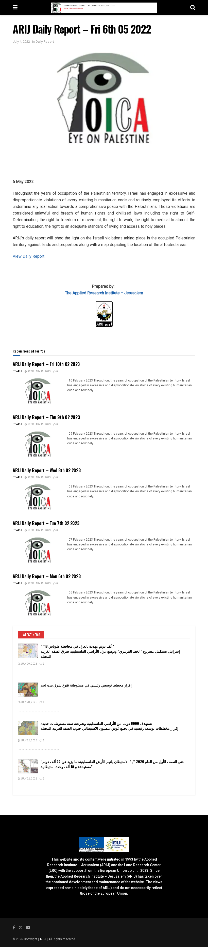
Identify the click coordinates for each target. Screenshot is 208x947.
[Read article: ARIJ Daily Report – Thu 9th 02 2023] (38, 444)
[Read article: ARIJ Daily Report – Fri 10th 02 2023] (38, 391)
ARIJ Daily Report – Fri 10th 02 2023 (46, 364)
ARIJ (43, 939)
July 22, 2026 (28, 740)
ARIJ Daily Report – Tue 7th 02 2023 (46, 523)
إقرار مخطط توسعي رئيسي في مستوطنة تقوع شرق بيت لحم (86, 685)
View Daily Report (28, 256)
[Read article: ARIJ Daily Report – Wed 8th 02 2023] (38, 497)
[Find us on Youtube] (28, 928)
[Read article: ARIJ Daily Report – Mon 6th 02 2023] (38, 603)
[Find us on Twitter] (21, 928)
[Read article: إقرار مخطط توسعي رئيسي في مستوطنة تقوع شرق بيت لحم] (28, 689)
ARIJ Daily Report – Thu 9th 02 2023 (46, 417)
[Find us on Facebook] (14, 928)
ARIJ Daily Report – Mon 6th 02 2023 (46, 576)
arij (19, 371)
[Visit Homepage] (104, 8)
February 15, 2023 (39, 371)
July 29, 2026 (28, 664)
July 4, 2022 (21, 41)
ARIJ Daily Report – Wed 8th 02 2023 (46, 470)
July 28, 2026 (28, 702)
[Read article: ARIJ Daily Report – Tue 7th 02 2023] (38, 550)
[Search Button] (192, 7)
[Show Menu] (15, 7)
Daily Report (45, 41)
